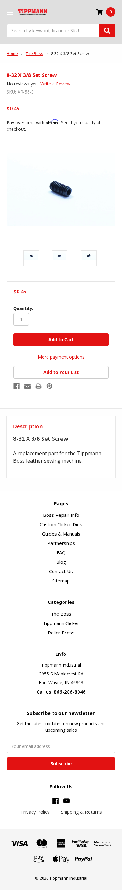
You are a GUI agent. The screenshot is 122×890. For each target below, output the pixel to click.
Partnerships (61, 543)
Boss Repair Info (61, 515)
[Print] (38, 386)
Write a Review (55, 84)
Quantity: (23, 308)
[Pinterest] (49, 386)
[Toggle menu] (9, 12)
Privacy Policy (35, 812)
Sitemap (61, 580)
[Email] (27, 386)
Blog (61, 562)
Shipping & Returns (81, 812)
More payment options (61, 357)
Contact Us (61, 571)
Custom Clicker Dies (61, 524)
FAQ (61, 552)
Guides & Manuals (61, 534)
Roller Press (61, 632)
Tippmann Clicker (61, 623)
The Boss (61, 614)
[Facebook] (16, 386)
